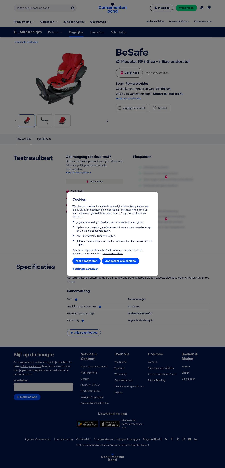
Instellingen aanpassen (85, 268)
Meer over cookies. (113, 253)
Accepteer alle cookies (120, 261)
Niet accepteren (86, 261)
